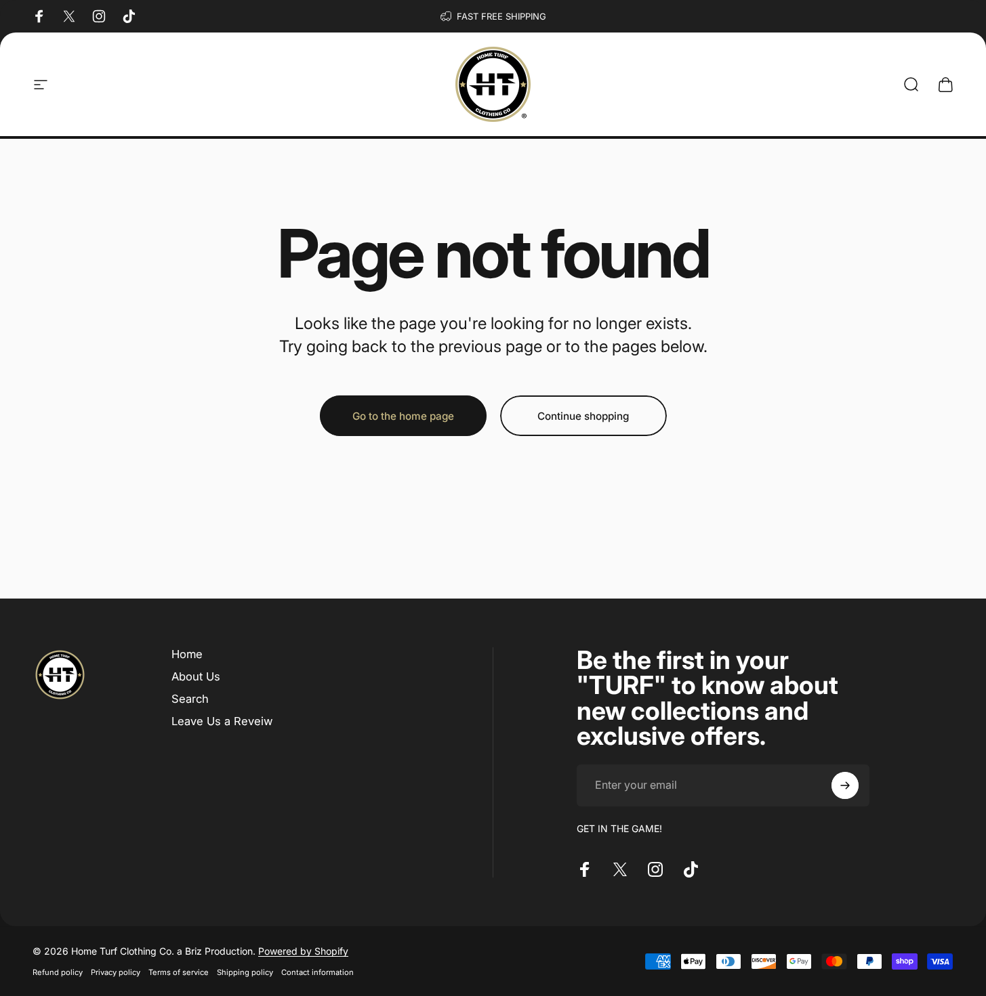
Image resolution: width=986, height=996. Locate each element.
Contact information (317, 972)
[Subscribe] (845, 785)
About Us (195, 676)
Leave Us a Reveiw (221, 721)
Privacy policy (115, 972)
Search (190, 699)
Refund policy (58, 972)
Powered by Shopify (303, 951)
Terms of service (178, 972)
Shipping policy (245, 972)
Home (187, 654)
